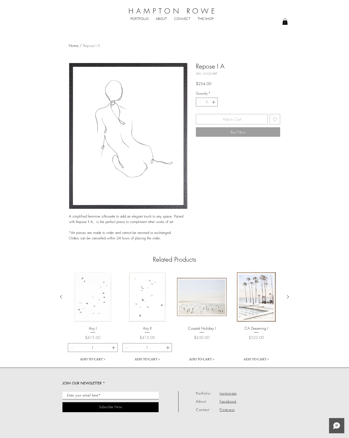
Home (73, 45)
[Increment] (214, 102)
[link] (285, 21)
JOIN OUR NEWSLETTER (82, 383)
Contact (203, 409)
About (201, 401)
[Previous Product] (61, 297)
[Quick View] (93, 297)
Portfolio (203, 393)
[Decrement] (200, 102)
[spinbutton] (207, 102)
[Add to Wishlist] (275, 119)
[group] (174, 318)
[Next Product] (288, 297)
